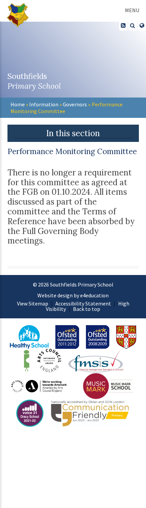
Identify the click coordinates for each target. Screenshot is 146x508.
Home (18, 104)
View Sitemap (32, 303)
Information (43, 104)
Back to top (86, 308)
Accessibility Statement (83, 303)
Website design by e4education (73, 295)
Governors (75, 104)
